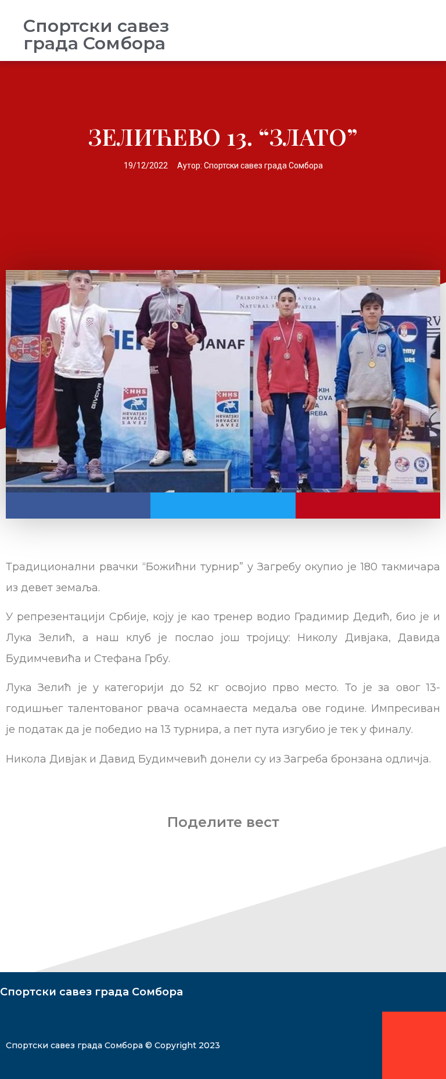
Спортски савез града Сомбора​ (96, 34)
